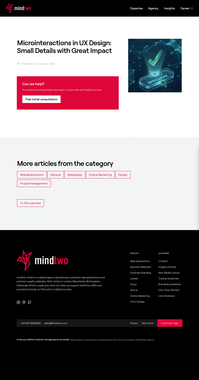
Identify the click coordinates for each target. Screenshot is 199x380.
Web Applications (140, 261)
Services (134, 253)
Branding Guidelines (169, 284)
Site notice (148, 323)
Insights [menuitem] (169, 8)
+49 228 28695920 (30, 323)
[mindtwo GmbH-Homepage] (15, 8)
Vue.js (133, 284)
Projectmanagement (34, 183)
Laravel (134, 278)
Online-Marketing (140, 295)
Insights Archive (167, 266)
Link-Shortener (166, 295)
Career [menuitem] (186, 8)
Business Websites (140, 266)
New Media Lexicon (169, 272)
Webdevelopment (32, 174)
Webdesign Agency (145, 339)
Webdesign (74, 174)
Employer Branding (140, 272)
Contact (163, 261)
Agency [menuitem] (153, 8)
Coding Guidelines (168, 278)
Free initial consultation (41, 99)
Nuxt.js (134, 289)
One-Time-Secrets (168, 289)
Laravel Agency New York (110, 339)
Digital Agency (76, 339)
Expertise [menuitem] (136, 8)
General (55, 174)
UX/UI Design (137, 301)
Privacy (134, 323)
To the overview (30, 203)
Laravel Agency (91, 339)
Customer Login (170, 323)
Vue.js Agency (129, 339)
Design (122, 174)
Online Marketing (100, 174)
